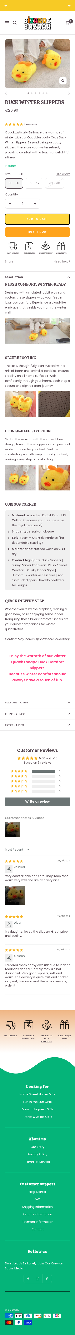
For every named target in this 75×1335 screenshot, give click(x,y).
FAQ (37, 1199)
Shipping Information (37, 1207)
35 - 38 (14, 183)
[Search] (15, 23)
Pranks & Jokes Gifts (37, 1117)
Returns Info (14, 725)
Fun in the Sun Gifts (37, 1102)
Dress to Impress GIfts (38, 1109)
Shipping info (15, 713)
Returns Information (37, 1214)
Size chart (63, 174)
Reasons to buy (17, 702)
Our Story (37, 1147)
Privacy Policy (37, 1154)
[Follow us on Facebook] (28, 1278)
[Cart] (68, 23)
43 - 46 (54, 183)
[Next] (68, 93)
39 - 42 (34, 183)
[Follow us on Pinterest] (47, 1278)
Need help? (62, 261)
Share (9, 261)
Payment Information (37, 1222)
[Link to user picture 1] (15, 896)
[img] (14, 861)
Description (14, 277)
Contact (37, 1229)
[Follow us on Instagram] (37, 1278)
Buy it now (37, 232)
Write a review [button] (37, 801)
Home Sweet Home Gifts (37, 1094)
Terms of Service (37, 1162)
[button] (14, 124)
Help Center (37, 1192)
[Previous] (7, 93)
